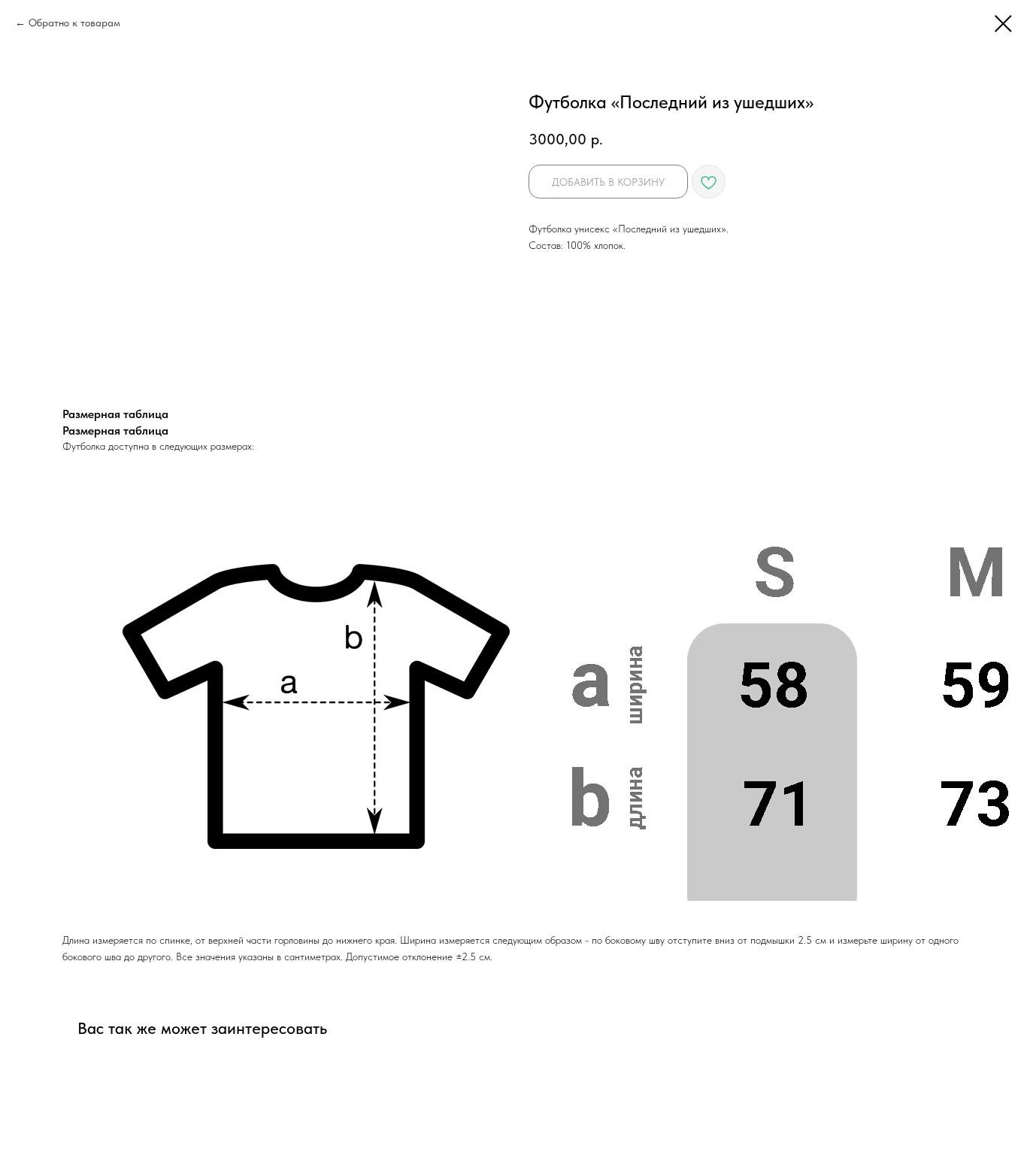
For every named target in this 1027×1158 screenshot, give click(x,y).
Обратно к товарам (74, 23)
